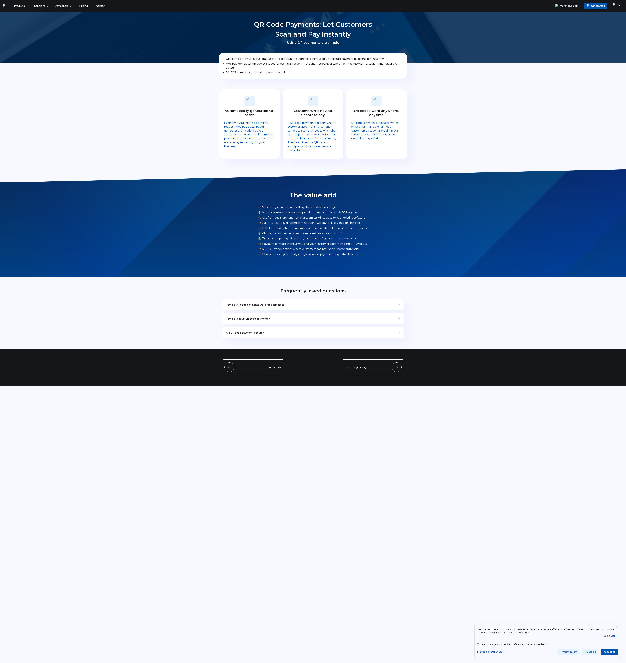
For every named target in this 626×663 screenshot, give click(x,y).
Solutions (39, 5)
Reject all (590, 651)
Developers (61, 5)
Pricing (83, 5)
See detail (610, 635)
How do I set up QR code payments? (248, 318)
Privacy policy (568, 651)
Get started (598, 5)
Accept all (610, 651)
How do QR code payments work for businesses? (256, 304)
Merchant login (569, 5)
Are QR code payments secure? (245, 332)
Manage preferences (490, 651)
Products (19, 5)
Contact (100, 5)
